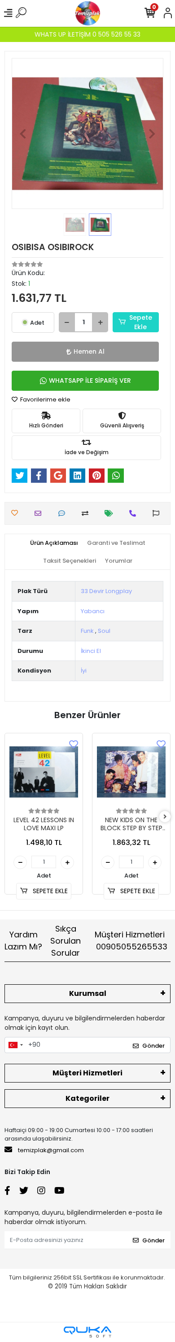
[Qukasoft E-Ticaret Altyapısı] (87, 1332)
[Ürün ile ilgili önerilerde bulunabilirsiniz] (158, 513)
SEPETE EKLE (49, 890)
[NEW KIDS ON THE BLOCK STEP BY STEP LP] (131, 772)
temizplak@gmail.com (51, 1150)
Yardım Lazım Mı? (23, 940)
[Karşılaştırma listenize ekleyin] (87, 513)
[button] (23, 133)
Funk (87, 631)
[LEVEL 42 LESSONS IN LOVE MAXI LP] (43, 772)
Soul (104, 631)
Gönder (153, 1045)
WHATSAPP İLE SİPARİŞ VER (90, 380)
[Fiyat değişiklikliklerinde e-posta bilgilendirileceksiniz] (111, 513)
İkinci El (91, 651)
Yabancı (93, 611)
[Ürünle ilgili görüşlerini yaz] (64, 513)
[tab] (54, 543)
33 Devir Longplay (106, 591)
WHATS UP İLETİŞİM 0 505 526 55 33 (87, 34)
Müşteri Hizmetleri (131, 940)
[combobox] (15, 1045)
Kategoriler (87, 1098)
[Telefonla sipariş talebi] (135, 513)
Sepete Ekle (140, 322)
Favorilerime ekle (44, 399)
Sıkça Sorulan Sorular (65, 940)
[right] (165, 817)
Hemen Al (89, 351)
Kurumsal (87, 993)
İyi (84, 670)
